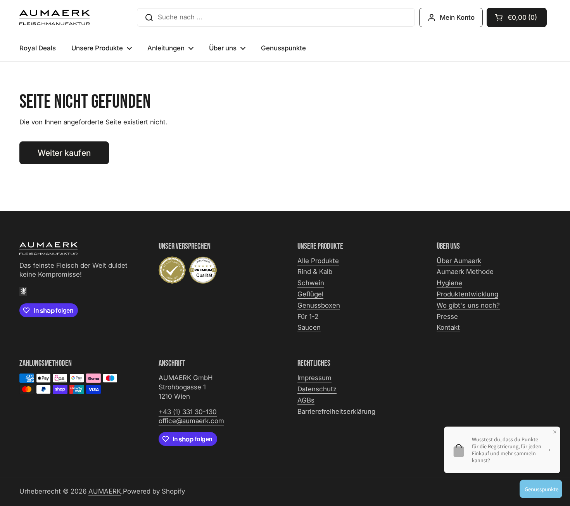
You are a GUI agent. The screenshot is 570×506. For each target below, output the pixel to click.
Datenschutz (317, 389)
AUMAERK (104, 491)
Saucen (309, 327)
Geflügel (310, 294)
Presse (447, 316)
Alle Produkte (318, 261)
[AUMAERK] (54, 17)
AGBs (305, 400)
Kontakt (448, 327)
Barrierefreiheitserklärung (336, 411)
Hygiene (449, 283)
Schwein (310, 283)
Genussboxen (318, 305)
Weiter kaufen (64, 153)
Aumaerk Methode (465, 271)
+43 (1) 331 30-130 (188, 412)
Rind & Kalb (314, 271)
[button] (517, 17)
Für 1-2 (307, 316)
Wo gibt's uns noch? (468, 305)
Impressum (314, 378)
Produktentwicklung (467, 294)
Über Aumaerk (459, 261)
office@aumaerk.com (191, 421)
